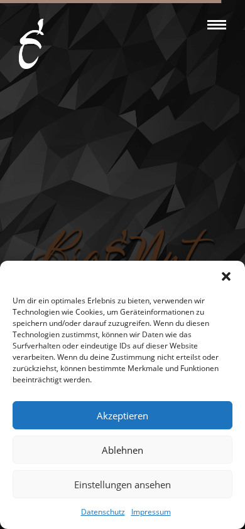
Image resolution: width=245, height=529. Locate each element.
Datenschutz (103, 511)
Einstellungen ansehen (122, 484)
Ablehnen (122, 450)
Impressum (151, 511)
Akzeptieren (122, 415)
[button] (226, 276)
